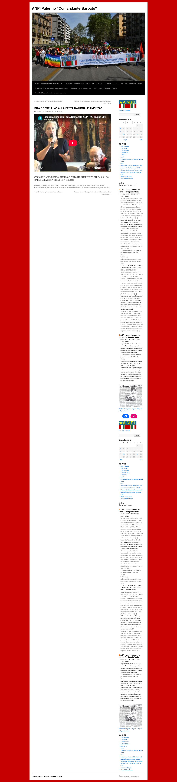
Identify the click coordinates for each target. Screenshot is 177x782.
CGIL (122, 163)
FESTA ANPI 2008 (75, 187)
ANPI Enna (124, 148)
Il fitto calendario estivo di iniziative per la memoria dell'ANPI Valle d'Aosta (131, 252)
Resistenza (51, 187)
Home (37, 83)
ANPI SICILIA (125, 153)
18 (124, 134)
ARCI (122, 157)
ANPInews (124, 155)
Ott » (141, 139)
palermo (59, 111)
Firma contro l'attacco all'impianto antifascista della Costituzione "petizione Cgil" (131, 172)
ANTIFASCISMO (70, 185)
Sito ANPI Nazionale (127, 179)
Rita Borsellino (87, 187)
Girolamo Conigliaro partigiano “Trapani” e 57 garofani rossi (130, 410)
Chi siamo (68, 83)
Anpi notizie (60, 185)
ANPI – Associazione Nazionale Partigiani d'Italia (130, 190)
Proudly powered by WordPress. (130, 776)
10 (120, 131)
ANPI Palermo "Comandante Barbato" (64, 8)
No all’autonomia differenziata (81, 88)
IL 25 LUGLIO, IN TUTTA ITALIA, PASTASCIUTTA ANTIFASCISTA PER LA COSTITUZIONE (131, 268)
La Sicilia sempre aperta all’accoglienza (48, 101)
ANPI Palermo (125, 150)
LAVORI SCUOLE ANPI (133, 83)
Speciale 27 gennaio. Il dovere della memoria (50, 93)
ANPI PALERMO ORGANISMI (51, 83)
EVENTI (99, 83)
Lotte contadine (81, 185)
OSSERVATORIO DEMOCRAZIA (105, 88)
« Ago (125, 139)
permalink (106, 187)
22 (137, 134)
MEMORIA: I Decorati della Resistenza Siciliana (51, 88)
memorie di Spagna (126, 176)
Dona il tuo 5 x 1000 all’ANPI (84, 83)
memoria (90, 185)
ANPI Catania (125, 146)
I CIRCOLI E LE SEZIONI (114, 83)
